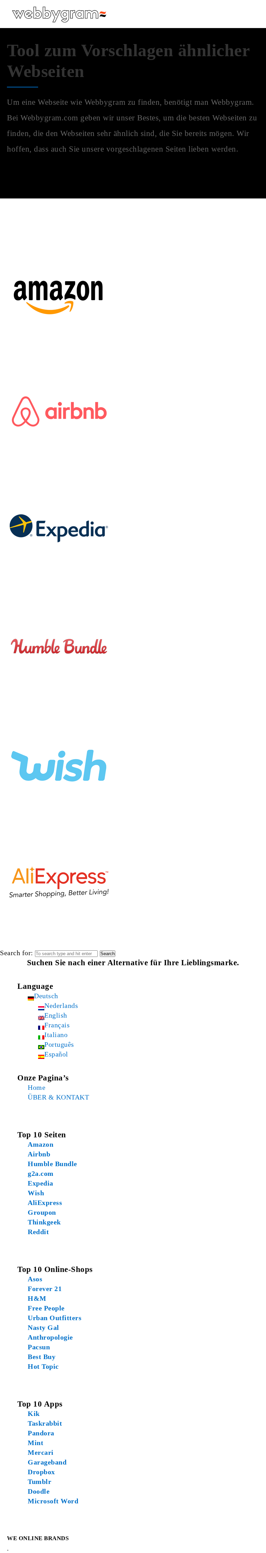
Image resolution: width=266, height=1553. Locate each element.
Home (36, 1087)
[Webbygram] (59, 14)
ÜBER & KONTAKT (58, 1097)
